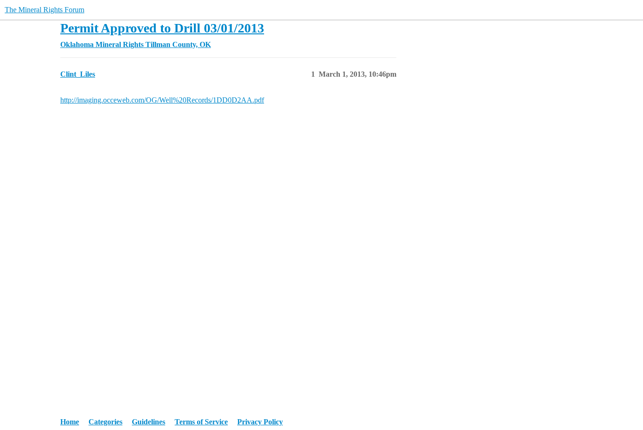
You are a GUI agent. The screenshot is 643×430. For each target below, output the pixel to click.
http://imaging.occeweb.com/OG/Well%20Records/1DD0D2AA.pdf (162, 100)
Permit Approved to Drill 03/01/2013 (162, 28)
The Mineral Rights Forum (44, 10)
